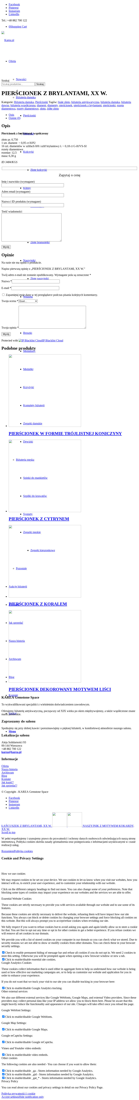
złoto (43, 108)
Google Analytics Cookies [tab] (16, 962)
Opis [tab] (11, 114)
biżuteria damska (110, 102)
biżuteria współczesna (22, 105)
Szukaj (5, 80)
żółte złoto (53, 108)
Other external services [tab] (14, 991)
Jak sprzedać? (9, 785)
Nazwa (6, 281)
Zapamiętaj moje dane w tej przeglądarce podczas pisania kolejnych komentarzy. (52, 294)
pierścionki (109, 105)
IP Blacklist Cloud (52, 340)
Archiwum (7, 772)
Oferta (5, 766)
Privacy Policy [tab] (9, 1081)
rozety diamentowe (28, 108)
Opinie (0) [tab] (14, 118)
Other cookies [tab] (9, 1058)
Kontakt (6, 779)
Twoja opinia (10, 327)
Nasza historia (9, 769)
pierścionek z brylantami (88, 105)
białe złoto (64, 102)
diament (41, 105)
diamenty (52, 105)
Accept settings (10, 1096)
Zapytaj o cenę (69, 175)
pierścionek (65, 105)
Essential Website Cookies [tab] (16, 898)
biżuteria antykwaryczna (85, 102)
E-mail (6, 287)
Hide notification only (31, 1096)
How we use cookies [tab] (13, 873)
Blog (4, 775)
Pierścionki (41, 102)
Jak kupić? (7, 782)
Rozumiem (7, 851)
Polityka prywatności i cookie (18, 1093)
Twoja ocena (9, 301)
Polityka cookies (23, 851)
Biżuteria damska (24, 102)
